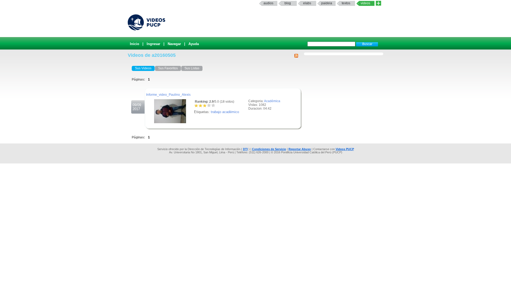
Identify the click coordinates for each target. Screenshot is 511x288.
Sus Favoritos (168, 68)
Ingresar (153, 44)
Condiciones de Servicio (269, 149)
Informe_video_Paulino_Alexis (168, 95)
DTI (245, 149)
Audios (268, 3)
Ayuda (193, 44)
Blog (288, 3)
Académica (272, 101)
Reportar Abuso (300, 149)
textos (346, 3)
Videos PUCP (345, 149)
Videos (365, 3)
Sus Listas (191, 68)
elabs (307, 3)
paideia (326, 3)
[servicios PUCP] (378, 3)
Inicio (134, 44)
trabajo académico (225, 112)
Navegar (174, 44)
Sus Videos (143, 68)
